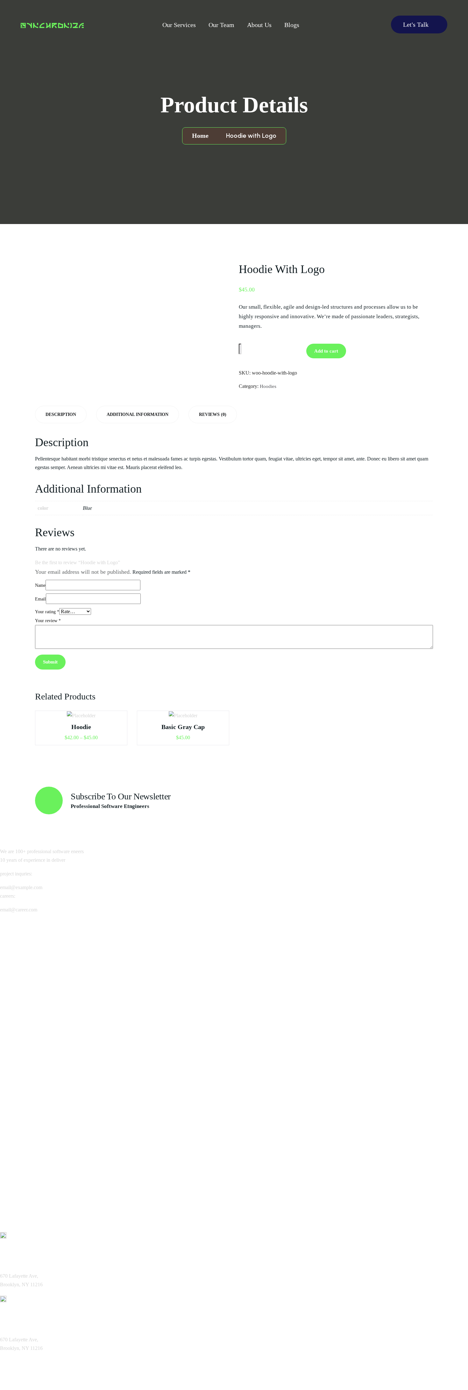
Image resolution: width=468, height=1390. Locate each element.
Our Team (221, 24)
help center (22, 1166)
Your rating (47, 611)
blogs (13, 977)
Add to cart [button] (186, 718)
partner (16, 1099)
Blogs (291, 24)
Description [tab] (61, 414)
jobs (12, 1045)
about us (18, 950)
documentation (25, 1193)
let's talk (416, 24)
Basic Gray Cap (183, 726)
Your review (48, 620)
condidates (20, 1072)
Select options (84, 718)
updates (16, 1180)
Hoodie (81, 726)
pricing (15, 1085)
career (15, 964)
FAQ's (14, 990)
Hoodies (268, 386)
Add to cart (326, 351)
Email (40, 599)
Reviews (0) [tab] (212, 414)
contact (16, 1004)
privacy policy (24, 1140)
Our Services (179, 24)
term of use (22, 1153)
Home (202, 135)
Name (40, 585)
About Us (259, 24)
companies (20, 1059)
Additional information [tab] (137, 414)
